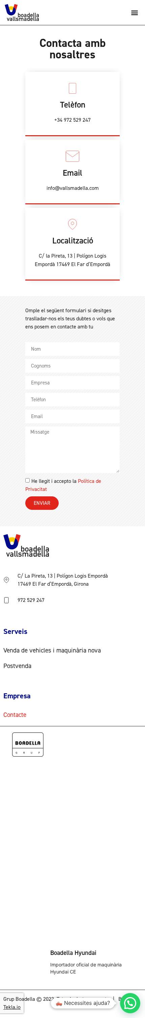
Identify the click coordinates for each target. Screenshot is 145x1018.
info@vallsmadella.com (73, 188)
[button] (134, 12)
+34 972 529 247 (72, 119)
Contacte (14, 714)
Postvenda (17, 666)
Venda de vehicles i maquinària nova (52, 650)
